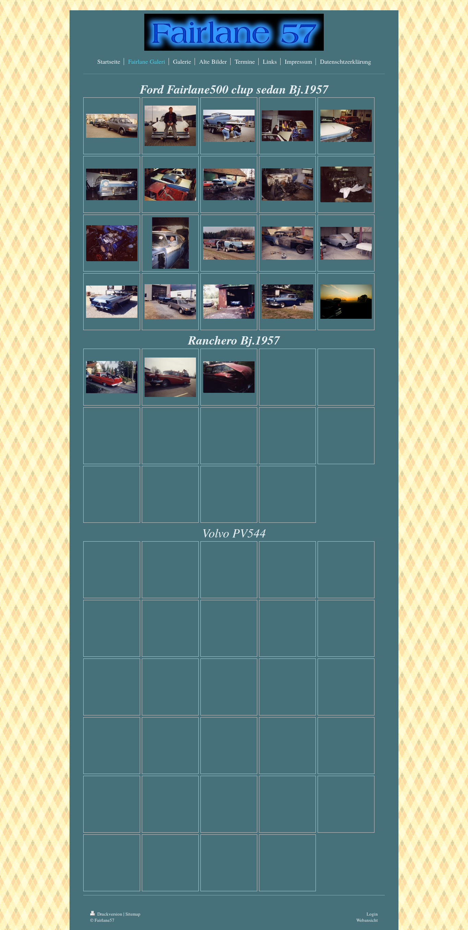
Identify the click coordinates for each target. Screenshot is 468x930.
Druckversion (109, 914)
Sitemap (132, 914)
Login (372, 914)
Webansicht (367, 920)
